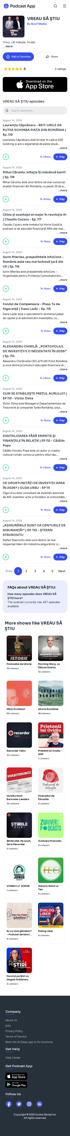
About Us (11, 1020)
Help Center (13, 1057)
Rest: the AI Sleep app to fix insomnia (29, 1042)
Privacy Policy (14, 1031)
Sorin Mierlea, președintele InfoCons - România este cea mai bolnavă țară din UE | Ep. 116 (33, 261)
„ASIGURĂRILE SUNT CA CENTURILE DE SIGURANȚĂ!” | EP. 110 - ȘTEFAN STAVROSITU (34, 530)
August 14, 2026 (12, 120)
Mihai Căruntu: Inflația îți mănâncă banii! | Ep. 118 (34, 174)
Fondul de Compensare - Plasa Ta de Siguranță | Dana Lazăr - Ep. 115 (31, 306)
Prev (9, 571)
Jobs (8, 1025)
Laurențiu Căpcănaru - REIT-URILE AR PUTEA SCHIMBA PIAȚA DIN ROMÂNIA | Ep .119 (34, 130)
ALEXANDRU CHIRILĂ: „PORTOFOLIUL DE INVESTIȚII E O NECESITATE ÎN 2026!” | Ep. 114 (35, 351)
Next (61, 571)
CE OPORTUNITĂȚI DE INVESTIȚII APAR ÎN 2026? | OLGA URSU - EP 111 (34, 485)
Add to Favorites (21, 56)
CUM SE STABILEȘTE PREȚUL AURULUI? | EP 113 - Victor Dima (35, 396)
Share (54, 56)
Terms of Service (16, 1036)
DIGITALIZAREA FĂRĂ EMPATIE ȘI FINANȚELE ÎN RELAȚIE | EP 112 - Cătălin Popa (34, 440)
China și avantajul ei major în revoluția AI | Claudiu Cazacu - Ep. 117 (34, 217)
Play (62, 156)
